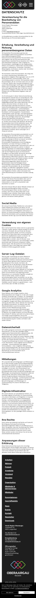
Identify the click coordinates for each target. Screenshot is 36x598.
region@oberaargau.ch (13, 32)
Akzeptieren (26, 592)
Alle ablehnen (9, 592)
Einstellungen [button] (18, 595)
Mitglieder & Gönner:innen (10, 487)
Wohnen (8, 463)
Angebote (9, 470)
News (7, 506)
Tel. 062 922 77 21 (10, 533)
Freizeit (8, 467)
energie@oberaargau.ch (13, 541)
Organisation (10, 482)
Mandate (8, 477)
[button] (20, 5)
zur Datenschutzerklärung (22, 588)
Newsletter (9, 517)
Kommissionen (11, 497)
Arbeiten (8, 459)
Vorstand (9, 474)
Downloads (9, 520)
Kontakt (8, 513)
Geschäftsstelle (11, 501)
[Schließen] (34, 585)
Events (8, 509)
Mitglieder (9, 492)
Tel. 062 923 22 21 (10, 540)
